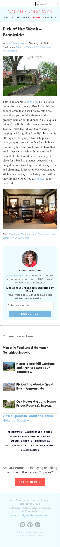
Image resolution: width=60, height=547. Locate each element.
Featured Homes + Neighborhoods (34, 47)
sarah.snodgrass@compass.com (30, 515)
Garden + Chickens (21, 441)
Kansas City (44, 234)
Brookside (14, 234)
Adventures (15, 432)
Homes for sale (28, 234)
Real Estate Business (42, 446)
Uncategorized (30, 450)
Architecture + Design (38, 432)
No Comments (10, 50)
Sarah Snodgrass (30, 11)
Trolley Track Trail (20, 237)
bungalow (32, 102)
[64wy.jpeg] (30, 76)
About (8, 17)
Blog (36, 17)
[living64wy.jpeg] (30, 209)
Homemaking (42, 441)
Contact (49, 17)
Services (22, 17)
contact (39, 178)
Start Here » (30, 482)
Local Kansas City (15, 446)
